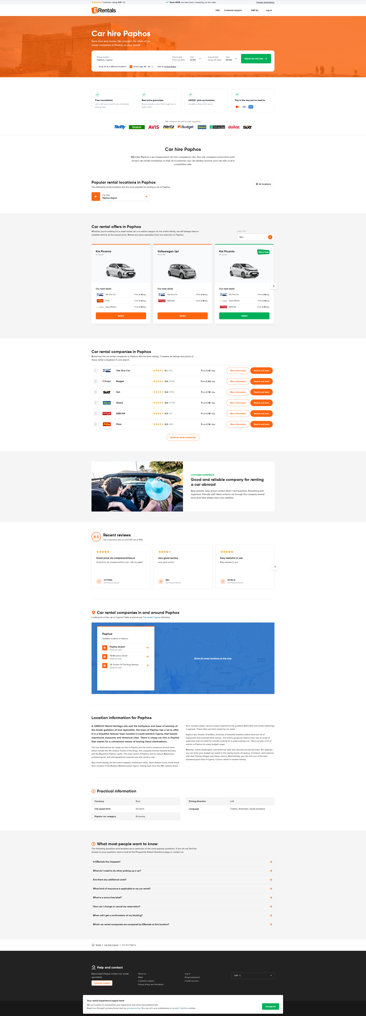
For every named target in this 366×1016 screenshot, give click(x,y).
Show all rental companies (183, 437)
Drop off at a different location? (112, 66)
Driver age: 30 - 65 (142, 66)
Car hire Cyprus (111, 945)
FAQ (218, 10)
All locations (265, 184)
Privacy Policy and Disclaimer (151, 984)
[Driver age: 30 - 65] (131, 66)
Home (98, 945)
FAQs (140, 977)
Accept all (270, 1006)
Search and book (261, 370)
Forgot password (192, 977)
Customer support (233, 10)
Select (121, 315)
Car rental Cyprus (151, 617)
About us (142, 974)
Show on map (116, 649)
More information (238, 370)
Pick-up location (103, 57)
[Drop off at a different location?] (96, 66)
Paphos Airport (109, 196)
